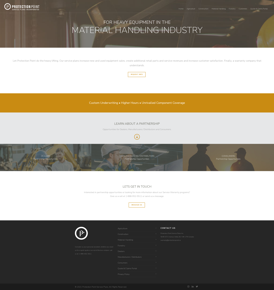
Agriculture (191, 8)
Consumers (122, 263)
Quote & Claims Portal (259, 8)
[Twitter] (197, 286)
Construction (203, 8)
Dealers (121, 251)
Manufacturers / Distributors (130, 257)
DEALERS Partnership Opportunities (46, 157)
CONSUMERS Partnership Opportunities (228, 157)
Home (181, 8)
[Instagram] (188, 286)
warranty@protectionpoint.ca (171, 240)
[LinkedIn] (193, 286)
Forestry (232, 8)
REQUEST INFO (137, 74)
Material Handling (219, 8)
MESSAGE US (137, 205)
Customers (243, 8)
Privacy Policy (124, 274)
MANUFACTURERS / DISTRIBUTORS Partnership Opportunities (137, 157)
